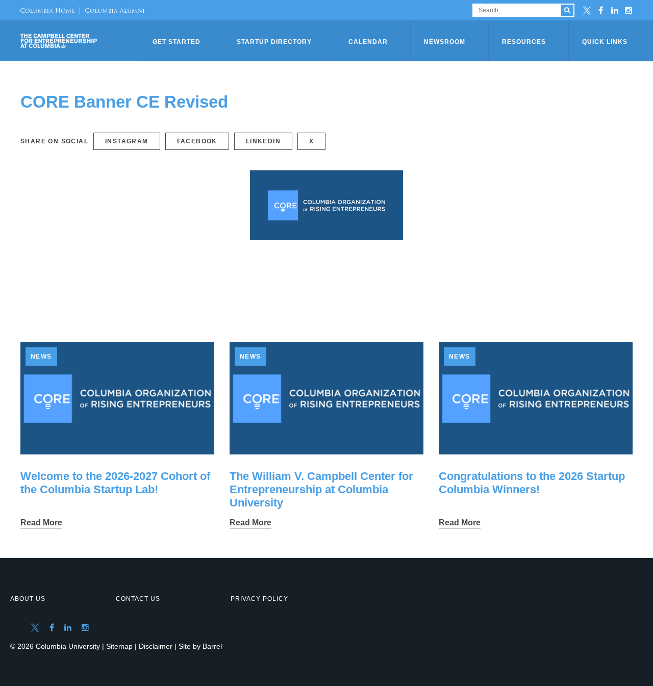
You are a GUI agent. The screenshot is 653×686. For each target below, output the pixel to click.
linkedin (263, 141)
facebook (197, 141)
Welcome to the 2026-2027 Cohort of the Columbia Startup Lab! (115, 483)
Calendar (368, 41)
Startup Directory (274, 41)
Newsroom (444, 41)
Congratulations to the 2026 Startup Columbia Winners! (532, 483)
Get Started (176, 41)
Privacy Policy (259, 599)
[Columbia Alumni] (112, 10)
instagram (126, 141)
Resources (524, 41)
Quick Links (604, 41)
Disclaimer (155, 646)
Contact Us (138, 599)
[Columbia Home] (47, 10)
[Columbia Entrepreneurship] (80, 41)
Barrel (212, 646)
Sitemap (119, 646)
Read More (41, 522)
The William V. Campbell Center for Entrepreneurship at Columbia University (321, 490)
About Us (27, 599)
